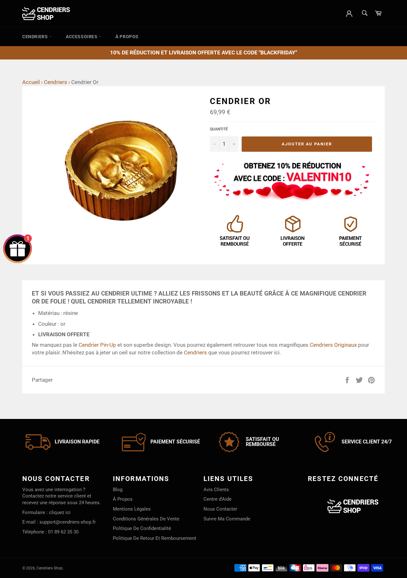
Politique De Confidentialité (142, 528)
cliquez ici (60, 512)
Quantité (219, 129)
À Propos (127, 36)
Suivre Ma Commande (227, 519)
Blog (117, 489)
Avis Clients (216, 489)
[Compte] (349, 13)
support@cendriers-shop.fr (67, 522)
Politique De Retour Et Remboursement (154, 538)
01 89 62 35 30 (63, 532)
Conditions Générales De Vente (146, 519)
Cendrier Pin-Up (97, 345)
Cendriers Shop (50, 568)
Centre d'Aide (217, 499)
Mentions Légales (132, 509)
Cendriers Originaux (333, 345)
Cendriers (35, 36)
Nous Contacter (220, 509)
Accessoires (82, 36)
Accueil (31, 82)
